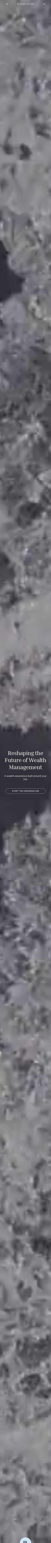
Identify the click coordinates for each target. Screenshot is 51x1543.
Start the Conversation (25, 791)
